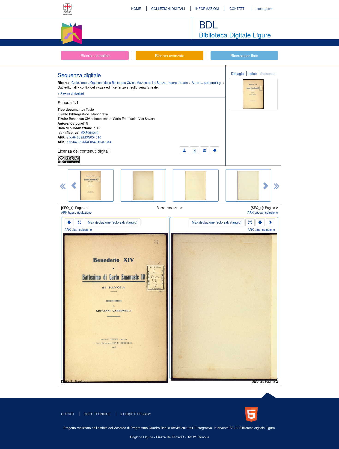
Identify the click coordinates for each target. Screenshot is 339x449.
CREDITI (67, 414)
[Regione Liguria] (67, 6)
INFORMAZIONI (207, 8)
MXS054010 (89, 132)
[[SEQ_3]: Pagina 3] (196, 185)
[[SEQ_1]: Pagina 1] (91, 185)
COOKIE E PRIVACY (136, 414)
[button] (74, 185)
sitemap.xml (264, 8)
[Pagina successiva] (270, 222)
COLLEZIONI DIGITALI (168, 8)
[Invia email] (204, 150)
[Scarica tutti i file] (184, 150)
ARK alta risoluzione (78, 229)
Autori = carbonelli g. (207, 82)
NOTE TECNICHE (97, 414)
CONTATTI (237, 8)
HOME (136, 8)
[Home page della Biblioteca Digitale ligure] (71, 23)
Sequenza (267, 73)
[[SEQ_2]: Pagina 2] (143, 185)
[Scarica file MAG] (194, 150)
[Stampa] (214, 150)
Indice (252, 73)
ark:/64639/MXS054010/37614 (89, 141)
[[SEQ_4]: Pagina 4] (248, 185)
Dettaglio (237, 73)
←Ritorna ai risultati (71, 93)
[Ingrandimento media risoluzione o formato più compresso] (79, 222)
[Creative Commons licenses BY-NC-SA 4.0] (69, 159)
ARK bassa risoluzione (76, 212)
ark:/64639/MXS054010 (84, 137)
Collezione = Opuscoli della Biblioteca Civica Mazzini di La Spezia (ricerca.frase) (130, 82)
